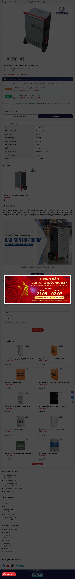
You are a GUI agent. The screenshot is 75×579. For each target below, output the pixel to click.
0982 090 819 (10, 574)
